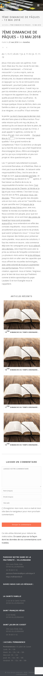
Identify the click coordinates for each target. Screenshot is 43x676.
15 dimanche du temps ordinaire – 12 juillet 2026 (22, 444)
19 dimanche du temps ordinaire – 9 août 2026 (22, 331)
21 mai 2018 (13, 42)
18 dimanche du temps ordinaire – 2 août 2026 (22, 369)
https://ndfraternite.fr (14, 577)
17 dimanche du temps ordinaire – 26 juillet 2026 (22, 406)
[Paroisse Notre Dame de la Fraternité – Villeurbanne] (9, 5)
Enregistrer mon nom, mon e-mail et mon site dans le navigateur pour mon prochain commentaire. (21, 511)
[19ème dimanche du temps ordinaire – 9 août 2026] (22, 315)
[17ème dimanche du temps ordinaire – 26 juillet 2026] (22, 390)
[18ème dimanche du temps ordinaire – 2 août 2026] (22, 352)
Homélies (26, 42)
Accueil (5, 25)
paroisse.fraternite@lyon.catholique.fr (20, 573)
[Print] (13, 47)
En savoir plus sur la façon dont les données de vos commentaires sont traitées (21, 539)
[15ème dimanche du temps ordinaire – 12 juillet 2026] (22, 427)
